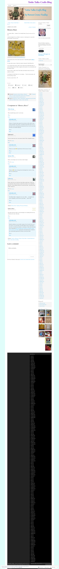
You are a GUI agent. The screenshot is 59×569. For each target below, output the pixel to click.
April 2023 (41, 136)
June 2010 (41, 285)
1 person (13, 140)
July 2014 (41, 228)
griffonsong (10, 178)
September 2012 (42, 254)
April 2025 (41, 109)
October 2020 (41, 165)
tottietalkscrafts (12, 119)
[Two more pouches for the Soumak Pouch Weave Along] (48, 340)
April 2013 (41, 245)
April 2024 (32, 388)
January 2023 (41, 137)
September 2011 (42, 270)
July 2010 (41, 284)
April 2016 (41, 201)
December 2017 (42, 186)
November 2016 (42, 194)
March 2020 (41, 171)
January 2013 (41, 249)
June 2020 (41, 168)
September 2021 (42, 154)
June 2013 (41, 242)
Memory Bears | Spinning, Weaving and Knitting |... (19, 205)
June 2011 (41, 271)
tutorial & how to (23, 97)
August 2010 (41, 282)
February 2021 (42, 159)
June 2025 (41, 106)
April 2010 (41, 288)
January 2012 (41, 266)
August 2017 (41, 189)
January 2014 (41, 236)
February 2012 (42, 264)
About (14, 5)
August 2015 (32, 476)
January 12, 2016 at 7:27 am (12, 135)
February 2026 (42, 99)
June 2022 (41, 144)
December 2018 (42, 179)
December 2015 (42, 207)
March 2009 (41, 291)
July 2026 (41, 92)
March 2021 (41, 158)
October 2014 (41, 224)
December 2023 (42, 130)
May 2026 (41, 95)
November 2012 (42, 252)
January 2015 (41, 221)
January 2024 (41, 129)
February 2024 (42, 127)
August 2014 (41, 226)
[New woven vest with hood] (48, 327)
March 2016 (41, 203)
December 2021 (42, 151)
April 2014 (41, 232)
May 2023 (41, 134)
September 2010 (42, 281)
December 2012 (42, 250)
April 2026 (41, 97)
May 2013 (41, 243)
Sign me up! (41, 51)
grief (32, 98)
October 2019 (41, 176)
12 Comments (33, 94)
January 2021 (41, 161)
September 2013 (42, 239)
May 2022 (41, 145)
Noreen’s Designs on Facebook (44, 54)
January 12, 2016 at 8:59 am (13, 167)
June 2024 (41, 122)
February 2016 (42, 204)
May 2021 (41, 155)
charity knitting (20, 94)
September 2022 (42, 140)
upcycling (26, 99)
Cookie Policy (20, 567)
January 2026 (41, 101)
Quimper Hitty (11, 156)
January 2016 (33, 469)
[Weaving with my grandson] (48, 347)
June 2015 (41, 215)
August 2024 (41, 119)
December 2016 (42, 193)
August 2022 (41, 141)
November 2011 (42, 268)
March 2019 (41, 178)
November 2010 (42, 278)
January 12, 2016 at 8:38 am (12, 157)
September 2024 (33, 381)
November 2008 (42, 296)
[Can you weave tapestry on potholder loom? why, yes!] (48, 334)
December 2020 (42, 162)
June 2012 (41, 259)
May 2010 (32, 550)
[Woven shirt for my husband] (41, 313)
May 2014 (41, 231)
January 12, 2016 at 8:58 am (13, 146)
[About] (48, 313)
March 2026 (41, 98)
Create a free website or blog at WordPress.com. (37, 563)
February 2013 (42, 247)
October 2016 (41, 196)
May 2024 (41, 123)
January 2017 (33, 455)
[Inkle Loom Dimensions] (41, 320)
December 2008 (42, 295)
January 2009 (33, 557)
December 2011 (42, 267)
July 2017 (41, 190)
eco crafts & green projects (16, 95)
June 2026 (41, 94)
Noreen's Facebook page (43, 304)
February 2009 (42, 292)
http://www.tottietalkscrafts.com (20, 57)
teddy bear (18, 97)
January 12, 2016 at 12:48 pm (13, 194)
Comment (32, 256)
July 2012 (41, 257)
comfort (18, 98)
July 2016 (32, 462)
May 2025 (41, 108)
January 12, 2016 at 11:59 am (12, 179)
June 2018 (41, 182)
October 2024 (41, 116)
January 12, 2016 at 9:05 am (13, 120)
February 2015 (42, 219)
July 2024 (41, 120)
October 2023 (41, 133)
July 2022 (41, 143)
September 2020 (42, 166)
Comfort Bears (22, 98)
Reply (9, 116)
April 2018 (41, 183)
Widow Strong (11, 109)
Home (9, 5)
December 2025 (42, 102)
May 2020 (41, 169)
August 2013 (41, 240)
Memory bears (15, 99)
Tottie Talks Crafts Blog (40, 2)
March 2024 (41, 126)
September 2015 (42, 211)
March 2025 (32, 374)
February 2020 (42, 172)
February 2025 (42, 112)
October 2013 (41, 238)
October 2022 (41, 138)
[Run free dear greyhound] (48, 320)
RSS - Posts (41, 60)
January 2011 (41, 275)
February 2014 (42, 235)
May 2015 (41, 217)
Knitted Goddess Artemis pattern (30, 22)
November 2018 (42, 180)
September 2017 (42, 187)
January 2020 (41, 173)
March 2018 (41, 185)
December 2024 (42, 113)
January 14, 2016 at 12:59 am (12, 209)
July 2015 (41, 214)
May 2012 (41, 260)
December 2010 (42, 277)
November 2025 (42, 104)
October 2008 (41, 298)
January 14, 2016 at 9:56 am (13, 221)
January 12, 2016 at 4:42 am (12, 110)
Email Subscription (43, 43)
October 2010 (33, 543)
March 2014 (41, 233)
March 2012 (41, 263)
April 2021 (41, 157)
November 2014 (42, 222)
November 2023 (33, 395)
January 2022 (41, 150)
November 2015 (42, 208)
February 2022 (42, 148)
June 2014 (41, 229)
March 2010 (41, 289)
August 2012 (41, 256)
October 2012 (41, 253)
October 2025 (41, 105)
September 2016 (42, 197)
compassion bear (28, 98)
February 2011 (42, 274)
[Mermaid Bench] (41, 327)
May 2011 (41, 273)
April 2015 (41, 218)
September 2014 (42, 225)
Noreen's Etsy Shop (42, 303)
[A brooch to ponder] (41, 334)
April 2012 (41, 261)
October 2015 (41, 210)
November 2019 (42, 175)
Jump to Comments (32, 27)
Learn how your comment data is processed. (27, 259)
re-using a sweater (21, 99)
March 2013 (41, 246)
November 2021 (42, 152)
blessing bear (15, 94)
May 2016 (41, 200)
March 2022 (41, 147)
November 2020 (42, 164)
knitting (14, 97)
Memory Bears (12, 30)
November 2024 (42, 115)
